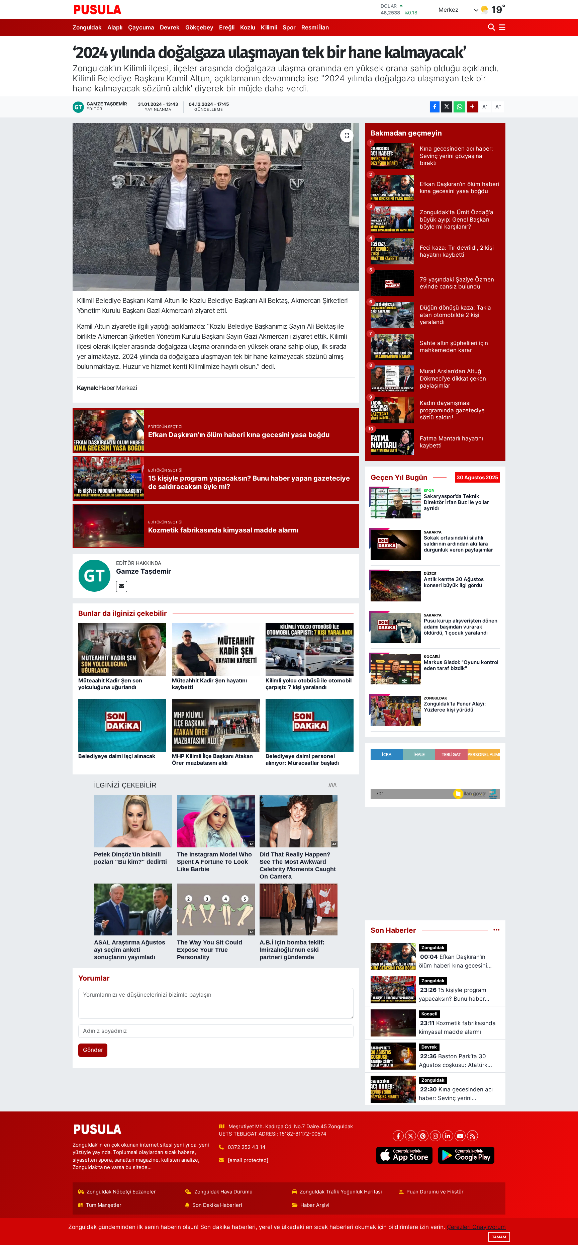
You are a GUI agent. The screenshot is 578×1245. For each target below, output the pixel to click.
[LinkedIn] (447, 1135)
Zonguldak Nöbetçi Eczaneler (121, 1192)
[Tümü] (496, 930)
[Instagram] (435, 1135)
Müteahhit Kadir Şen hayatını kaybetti (209, 683)
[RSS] (472, 1135)
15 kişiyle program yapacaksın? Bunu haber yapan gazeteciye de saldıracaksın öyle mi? (452, 995)
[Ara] (492, 27)
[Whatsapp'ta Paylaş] (459, 106)
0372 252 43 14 (247, 1147)
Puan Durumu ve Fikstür (435, 1192)
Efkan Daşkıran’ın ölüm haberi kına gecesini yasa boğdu (453, 961)
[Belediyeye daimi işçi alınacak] (122, 725)
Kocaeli (429, 1013)
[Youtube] (460, 1135)
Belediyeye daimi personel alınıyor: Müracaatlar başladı (302, 759)
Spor (289, 27)
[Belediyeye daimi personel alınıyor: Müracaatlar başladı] (310, 725)
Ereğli (226, 27)
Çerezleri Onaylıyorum (476, 1227)
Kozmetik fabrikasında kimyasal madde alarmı (457, 1027)
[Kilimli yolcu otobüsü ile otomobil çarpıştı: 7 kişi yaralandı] (310, 649)
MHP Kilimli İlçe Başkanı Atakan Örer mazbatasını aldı (212, 759)
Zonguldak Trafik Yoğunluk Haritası (341, 1192)
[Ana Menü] (501, 27)
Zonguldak (87, 27)
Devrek (170, 27)
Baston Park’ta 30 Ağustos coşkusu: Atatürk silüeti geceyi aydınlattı (453, 1061)
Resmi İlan (315, 27)
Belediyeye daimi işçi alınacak (116, 756)
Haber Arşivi (314, 1205)
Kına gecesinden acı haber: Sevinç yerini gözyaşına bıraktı (456, 1094)
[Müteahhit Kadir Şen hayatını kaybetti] (216, 649)
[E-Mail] (121, 586)
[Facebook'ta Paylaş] (435, 106)
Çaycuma (141, 27)
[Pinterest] (422, 1135)
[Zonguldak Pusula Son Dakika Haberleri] (98, 9)
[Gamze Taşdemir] (94, 575)
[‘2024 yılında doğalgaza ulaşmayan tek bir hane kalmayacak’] (216, 207)
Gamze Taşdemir (143, 571)
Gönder (93, 1050)
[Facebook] (398, 1135)
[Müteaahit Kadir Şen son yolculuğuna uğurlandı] (122, 649)
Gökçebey (199, 27)
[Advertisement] (435, 861)
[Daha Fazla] (472, 106)
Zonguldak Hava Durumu (223, 1192)
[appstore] (404, 1155)
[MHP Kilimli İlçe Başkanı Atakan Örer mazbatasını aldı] (216, 725)
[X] (410, 1135)
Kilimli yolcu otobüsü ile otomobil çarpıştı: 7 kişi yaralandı (309, 683)
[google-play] (466, 1155)
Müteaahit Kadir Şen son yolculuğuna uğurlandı (110, 683)
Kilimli (269, 27)
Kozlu (247, 27)
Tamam (499, 1237)
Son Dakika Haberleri (217, 1205)
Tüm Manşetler (103, 1205)
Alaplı (114, 27)
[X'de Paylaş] (446, 106)
